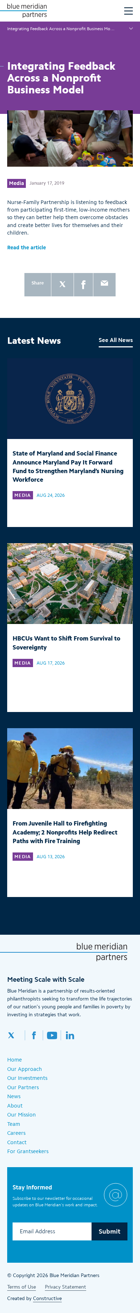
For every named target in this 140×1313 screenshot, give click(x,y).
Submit (109, 1231)
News (13, 1096)
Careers (16, 1133)
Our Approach (24, 1069)
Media (16, 183)
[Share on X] (62, 284)
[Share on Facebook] (83, 284)
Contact (17, 1142)
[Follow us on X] (16, 1035)
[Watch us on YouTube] (52, 1035)
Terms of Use (21, 1287)
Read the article (27, 247)
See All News (116, 340)
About (15, 1105)
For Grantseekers (27, 1151)
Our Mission (21, 1114)
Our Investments (27, 1078)
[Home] (27, 11)
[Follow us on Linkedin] (70, 1035)
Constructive (47, 1298)
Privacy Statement (65, 1287)
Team (13, 1124)
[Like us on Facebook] (34, 1035)
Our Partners (23, 1087)
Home (14, 1060)
